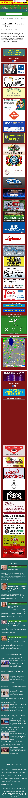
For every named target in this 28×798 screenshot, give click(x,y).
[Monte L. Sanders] (4, 638)
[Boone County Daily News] (14, 7)
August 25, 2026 (13, 571)
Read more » (18, 666)
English (18, 1)
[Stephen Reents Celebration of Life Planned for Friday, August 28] (4, 586)
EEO (22, 793)
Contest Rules (10, 793)
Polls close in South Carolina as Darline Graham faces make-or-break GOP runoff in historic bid (13, 716)
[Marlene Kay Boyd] (4, 622)
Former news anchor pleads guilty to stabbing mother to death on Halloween (13, 687)
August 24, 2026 (13, 641)
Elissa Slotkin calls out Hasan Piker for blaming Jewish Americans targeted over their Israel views (13, 657)
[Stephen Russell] (4, 567)
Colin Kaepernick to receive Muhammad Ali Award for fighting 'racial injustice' (12, 745)
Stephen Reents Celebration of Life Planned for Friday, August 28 (17, 587)
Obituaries (14, 563)
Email (18, 790)
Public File (17, 793)
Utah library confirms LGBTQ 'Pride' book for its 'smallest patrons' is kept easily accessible (13, 701)
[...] (10, 579)
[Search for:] (14, 14)
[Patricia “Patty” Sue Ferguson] (4, 604)
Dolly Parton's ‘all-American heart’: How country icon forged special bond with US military (12, 730)
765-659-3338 (12, 790)
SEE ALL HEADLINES (14, 760)
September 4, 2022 (7, 29)
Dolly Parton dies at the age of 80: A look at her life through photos (12, 672)
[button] (26, 11)
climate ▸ (14, 333)
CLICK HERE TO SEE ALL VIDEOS (8, 784)
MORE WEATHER (14, 369)
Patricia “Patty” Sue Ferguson (14, 606)
